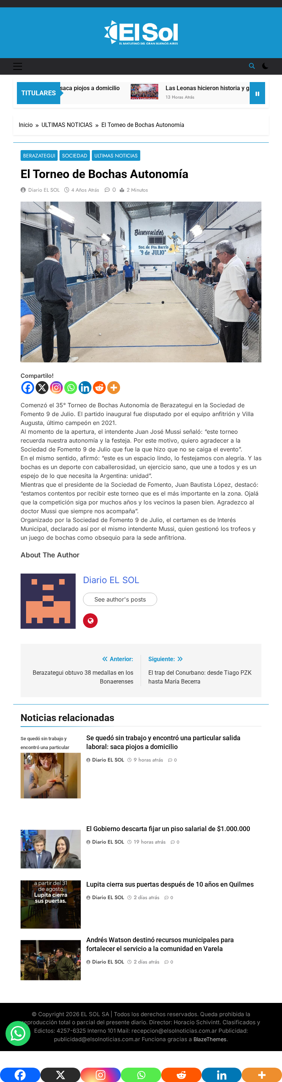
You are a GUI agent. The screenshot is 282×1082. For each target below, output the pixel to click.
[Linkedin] (85, 387)
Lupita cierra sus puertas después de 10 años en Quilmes (170, 884)
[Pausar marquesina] (257, 93)
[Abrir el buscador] (252, 66)
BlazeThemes (210, 1039)
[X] (42, 387)
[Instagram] (56, 387)
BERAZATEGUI (39, 155)
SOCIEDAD (74, 155)
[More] (113, 387)
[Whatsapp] (70, 387)
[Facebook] (27, 387)
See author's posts (120, 599)
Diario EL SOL (43, 190)
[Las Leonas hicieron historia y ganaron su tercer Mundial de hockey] (130, 91)
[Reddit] (99, 387)
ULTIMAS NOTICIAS (116, 155)
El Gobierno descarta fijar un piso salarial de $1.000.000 (168, 829)
